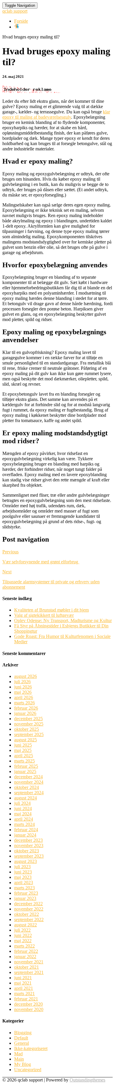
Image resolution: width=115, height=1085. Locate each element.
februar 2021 (26, 998)
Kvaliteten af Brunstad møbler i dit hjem (51, 609)
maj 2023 (23, 877)
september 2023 (29, 856)
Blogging (23, 1032)
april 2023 (23, 882)
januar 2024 (25, 834)
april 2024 (23, 819)
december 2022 (28, 903)
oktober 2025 (26, 729)
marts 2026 (24, 702)
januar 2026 (25, 713)
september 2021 (29, 972)
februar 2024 (26, 829)
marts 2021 (24, 993)
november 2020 (28, 1009)
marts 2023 (24, 887)
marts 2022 (24, 945)
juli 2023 (22, 866)
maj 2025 (23, 750)
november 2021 (28, 961)
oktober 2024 (26, 787)
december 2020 (28, 1004)
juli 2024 (22, 803)
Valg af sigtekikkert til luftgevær (44, 615)
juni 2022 (23, 935)
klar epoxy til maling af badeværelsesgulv (56, 114)
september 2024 (29, 792)
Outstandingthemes (87, 1079)
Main (19, 1059)
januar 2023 (25, 898)
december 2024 (28, 776)
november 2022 (28, 908)
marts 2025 (24, 760)
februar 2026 (26, 708)
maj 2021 (23, 982)
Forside (21, 21)
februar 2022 (26, 951)
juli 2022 (22, 930)
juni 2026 (23, 686)
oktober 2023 (26, 850)
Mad (18, 1053)
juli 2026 (22, 681)
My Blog (22, 1064)
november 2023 (28, 845)
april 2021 (23, 988)
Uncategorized (27, 1069)
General (21, 1043)
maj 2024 (23, 813)
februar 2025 (26, 766)
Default (21, 1037)
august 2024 (25, 797)
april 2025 (23, 755)
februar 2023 (26, 893)
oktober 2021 (26, 967)
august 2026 (25, 676)
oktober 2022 (26, 914)
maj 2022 (23, 940)
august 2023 (25, 861)
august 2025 (25, 739)
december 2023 (28, 840)
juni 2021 (23, 977)
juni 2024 (23, 808)
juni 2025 (23, 745)
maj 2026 (23, 692)
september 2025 (29, 734)
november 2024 (28, 782)
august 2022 (25, 924)
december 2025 (28, 718)
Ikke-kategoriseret (30, 1048)
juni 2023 (23, 871)
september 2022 (29, 919)
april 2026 (23, 697)
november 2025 (28, 723)
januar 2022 (25, 956)
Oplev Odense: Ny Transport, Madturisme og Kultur (63, 620)
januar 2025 (25, 771)
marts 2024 (24, 824)
